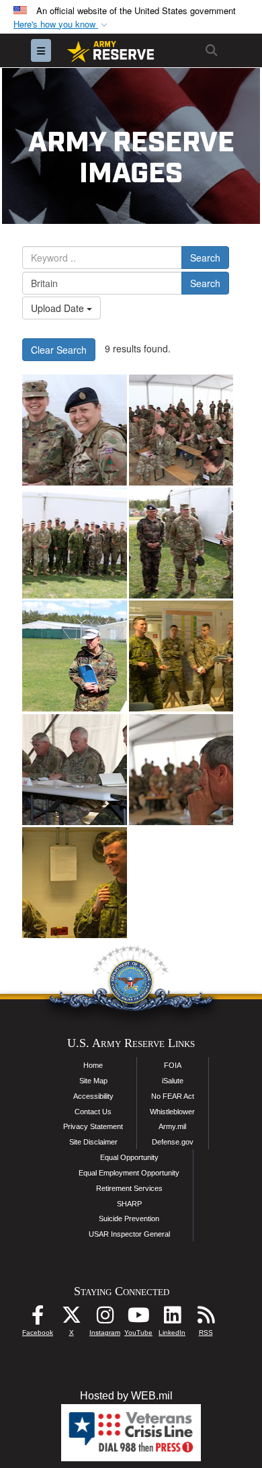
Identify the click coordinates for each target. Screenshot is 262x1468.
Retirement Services (129, 1188)
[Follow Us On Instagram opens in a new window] (105, 1318)
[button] (61, 24)
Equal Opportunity (129, 1157)
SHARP (129, 1204)
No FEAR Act (172, 1096)
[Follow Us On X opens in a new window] (71, 1318)
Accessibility (93, 1096)
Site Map (93, 1081)
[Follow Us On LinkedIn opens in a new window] (172, 1318)
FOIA (172, 1065)
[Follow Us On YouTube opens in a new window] (138, 1318)
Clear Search (59, 349)
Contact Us (93, 1112)
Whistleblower (172, 1112)
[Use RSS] (205, 1318)
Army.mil (172, 1126)
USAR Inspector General (129, 1234)
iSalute (172, 1081)
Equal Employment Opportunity (129, 1173)
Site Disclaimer (93, 1142)
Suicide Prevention (129, 1218)
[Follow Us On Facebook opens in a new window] (37, 1318)
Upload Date (59, 308)
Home (93, 1065)
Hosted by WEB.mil (126, 1395)
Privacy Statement (93, 1126)
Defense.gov (172, 1142)
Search (205, 257)
